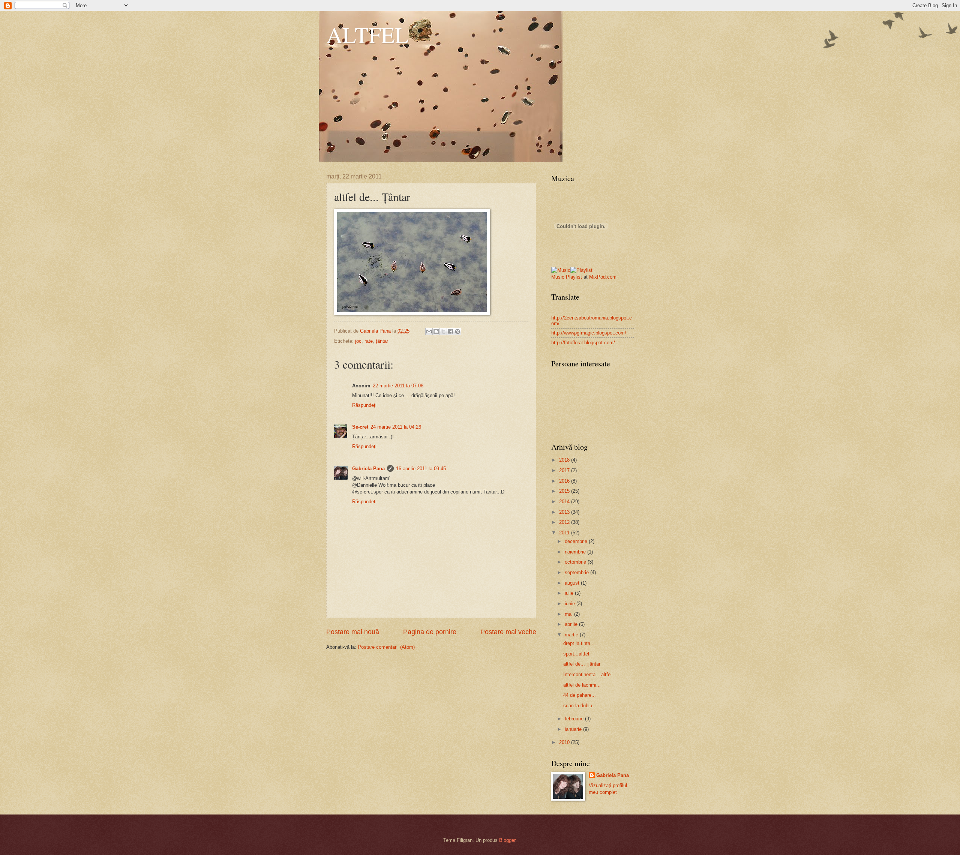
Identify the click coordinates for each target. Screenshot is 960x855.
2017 (565, 470)
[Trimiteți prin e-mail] (429, 331)
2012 (565, 522)
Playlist (574, 277)
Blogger (507, 840)
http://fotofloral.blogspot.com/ (583, 342)
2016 (565, 481)
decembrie (577, 541)
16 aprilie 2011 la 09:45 (421, 468)
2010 (565, 742)
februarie (575, 719)
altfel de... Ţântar (581, 664)
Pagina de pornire (429, 632)
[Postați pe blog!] (436, 331)
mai (569, 614)
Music (557, 277)
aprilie (572, 624)
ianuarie (574, 729)
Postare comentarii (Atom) (386, 647)
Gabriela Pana (368, 468)
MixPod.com (602, 277)
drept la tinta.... (579, 643)
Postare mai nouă (352, 632)
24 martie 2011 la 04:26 (395, 427)
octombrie (576, 562)
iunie (570, 603)
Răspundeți (364, 405)
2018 (565, 460)
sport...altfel (576, 654)
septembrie (577, 572)
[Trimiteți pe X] (443, 331)
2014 (565, 501)
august (573, 583)
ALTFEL (367, 35)
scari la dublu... (580, 705)
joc (358, 341)
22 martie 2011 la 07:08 (398, 385)
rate (368, 341)
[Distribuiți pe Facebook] (450, 331)
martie (572, 635)
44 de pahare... (579, 695)
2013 (565, 512)
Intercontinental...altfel (587, 674)
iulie (570, 593)
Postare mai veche (508, 632)
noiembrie (576, 552)
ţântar (382, 341)
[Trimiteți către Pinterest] (457, 331)
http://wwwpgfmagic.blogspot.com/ (588, 333)
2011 (565, 533)
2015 (565, 491)
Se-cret (360, 427)
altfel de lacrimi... (582, 685)
